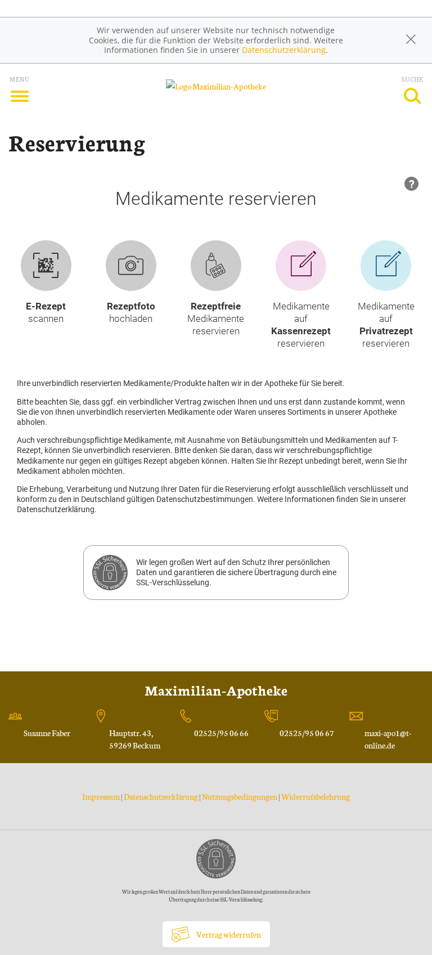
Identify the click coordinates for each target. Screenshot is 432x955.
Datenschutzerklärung (284, 49)
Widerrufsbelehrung (315, 796)
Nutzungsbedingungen (239, 796)
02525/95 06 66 (221, 732)
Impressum (101, 796)
